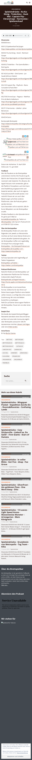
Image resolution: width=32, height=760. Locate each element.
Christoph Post (7, 349)
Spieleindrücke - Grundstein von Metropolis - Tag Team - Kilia (14, 544)
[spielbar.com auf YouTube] (17, 141)
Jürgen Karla (23, 353)
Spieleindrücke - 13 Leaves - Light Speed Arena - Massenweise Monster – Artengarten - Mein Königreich (14, 515)
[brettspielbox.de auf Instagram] (27, 157)
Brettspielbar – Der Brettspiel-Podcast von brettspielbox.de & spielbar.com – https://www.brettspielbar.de (15, 248)
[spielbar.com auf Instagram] (23, 136)
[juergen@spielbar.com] (27, 136)
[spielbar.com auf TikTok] (18, 147)
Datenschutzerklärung (22, 753)
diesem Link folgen (23, 324)
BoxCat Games (11, 333)
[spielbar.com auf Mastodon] (16, 144)
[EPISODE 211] (6, 396)
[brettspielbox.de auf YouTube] (16, 160)
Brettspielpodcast (8, 346)
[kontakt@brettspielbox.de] (25, 151)
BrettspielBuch (19, 343)
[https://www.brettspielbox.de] (16, 154)
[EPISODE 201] (6, 504)
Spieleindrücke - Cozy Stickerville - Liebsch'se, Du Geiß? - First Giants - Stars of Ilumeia (15, 433)
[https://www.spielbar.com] (17, 139)
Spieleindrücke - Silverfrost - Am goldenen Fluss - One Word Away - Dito (15, 487)
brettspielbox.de (7, 343)
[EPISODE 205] (6, 454)
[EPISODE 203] (6, 479)
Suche (25, 380)
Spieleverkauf (18, 359)
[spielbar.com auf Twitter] (25, 136)
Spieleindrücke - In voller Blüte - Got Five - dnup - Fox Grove (14, 462)
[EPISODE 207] (6, 424)
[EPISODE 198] (6, 536)
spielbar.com (16, 356)
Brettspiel (9, 339)
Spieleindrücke (16, 9)
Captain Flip (19, 346)
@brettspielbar (6, 222)
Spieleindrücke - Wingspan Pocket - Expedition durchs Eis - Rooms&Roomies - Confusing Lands (16, 406)
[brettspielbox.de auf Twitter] (27, 151)
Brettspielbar (19, 339)
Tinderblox (6, 363)
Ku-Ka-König (6, 356)
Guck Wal (5, 353)
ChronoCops (18, 349)
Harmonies (14, 353)
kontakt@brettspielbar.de (9, 219)
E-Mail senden (12, 327)
